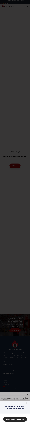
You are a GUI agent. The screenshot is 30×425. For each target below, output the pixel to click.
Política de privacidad (16, 423)
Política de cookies (7, 423)
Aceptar (15, 411)
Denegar (15, 415)
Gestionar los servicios (15, 407)
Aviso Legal (24, 423)
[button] (28, 394)
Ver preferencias (15, 419)
